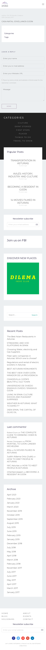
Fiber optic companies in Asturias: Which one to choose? (22, 357)
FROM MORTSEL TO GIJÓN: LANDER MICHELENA (21, 443)
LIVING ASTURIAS (14, 643)
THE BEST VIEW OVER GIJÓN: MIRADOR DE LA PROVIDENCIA (22, 374)
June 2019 (11, 531)
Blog (5, 616)
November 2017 (14, 568)
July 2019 (11, 527)
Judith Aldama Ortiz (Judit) (20, 456)
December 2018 (14, 543)
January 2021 (13, 503)
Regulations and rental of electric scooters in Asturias (23, 363)
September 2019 (15, 519)
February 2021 (13, 499)
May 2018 (11, 552)
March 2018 (12, 560)
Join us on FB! (17, 240)
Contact (28, 619)
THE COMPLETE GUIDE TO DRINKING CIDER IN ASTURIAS (22, 435)
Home (5, 613)
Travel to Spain (23, 141)
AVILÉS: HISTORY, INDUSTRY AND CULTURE (23, 175)
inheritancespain (15, 472)
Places (23, 134)
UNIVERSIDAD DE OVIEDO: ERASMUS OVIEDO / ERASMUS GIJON (22, 388)
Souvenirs (8, 619)
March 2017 (12, 588)
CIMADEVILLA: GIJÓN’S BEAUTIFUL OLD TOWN (18, 380)
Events (27, 616)
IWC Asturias (13, 465)
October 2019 (13, 515)
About (27, 613)
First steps (23, 130)
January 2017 (13, 592)
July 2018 (11, 547)
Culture (23, 123)
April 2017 (11, 584)
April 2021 (11, 495)
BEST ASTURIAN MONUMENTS (22, 369)
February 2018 (13, 564)
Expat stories (23, 126)
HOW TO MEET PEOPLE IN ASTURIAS (22, 466)
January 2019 (13, 539)
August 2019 (13, 523)
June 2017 (11, 576)
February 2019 (13, 535)
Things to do (23, 137)
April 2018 (11, 556)
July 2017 (11, 572)
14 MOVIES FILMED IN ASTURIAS (23, 201)
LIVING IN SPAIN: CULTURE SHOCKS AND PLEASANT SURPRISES (20, 397)
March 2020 (13, 507)
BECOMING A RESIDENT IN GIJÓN (23, 188)
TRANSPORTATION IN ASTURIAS (23, 162)
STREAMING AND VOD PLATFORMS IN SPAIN (18, 344)
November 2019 (14, 511)
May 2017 (11, 580)
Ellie (9, 450)
